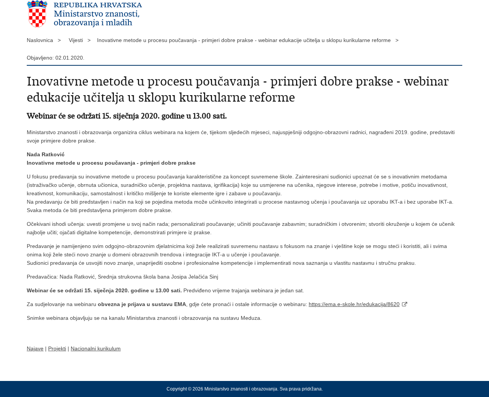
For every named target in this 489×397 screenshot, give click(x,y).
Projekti (57, 348)
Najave (35, 348)
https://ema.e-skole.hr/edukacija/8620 (354, 304)
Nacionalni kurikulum (96, 348)
